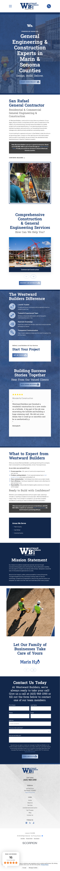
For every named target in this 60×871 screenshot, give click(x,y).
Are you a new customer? (16, 728)
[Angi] (33, 823)
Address (11, 720)
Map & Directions (30, 792)
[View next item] (33, 276)
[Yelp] (30, 823)
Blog (30, 812)
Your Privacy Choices (36, 835)
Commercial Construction (30, 807)
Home (30, 800)
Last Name (34, 705)
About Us (30, 802)
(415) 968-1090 (19, 146)
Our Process (30, 810)
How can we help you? (15, 735)
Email (32, 712)
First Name (12, 705)
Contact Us (30, 815)
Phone (11, 712)
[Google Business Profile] (26, 823)
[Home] (29, 6)
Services (30, 805)
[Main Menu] (10, 6)
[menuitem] (23, 838)
